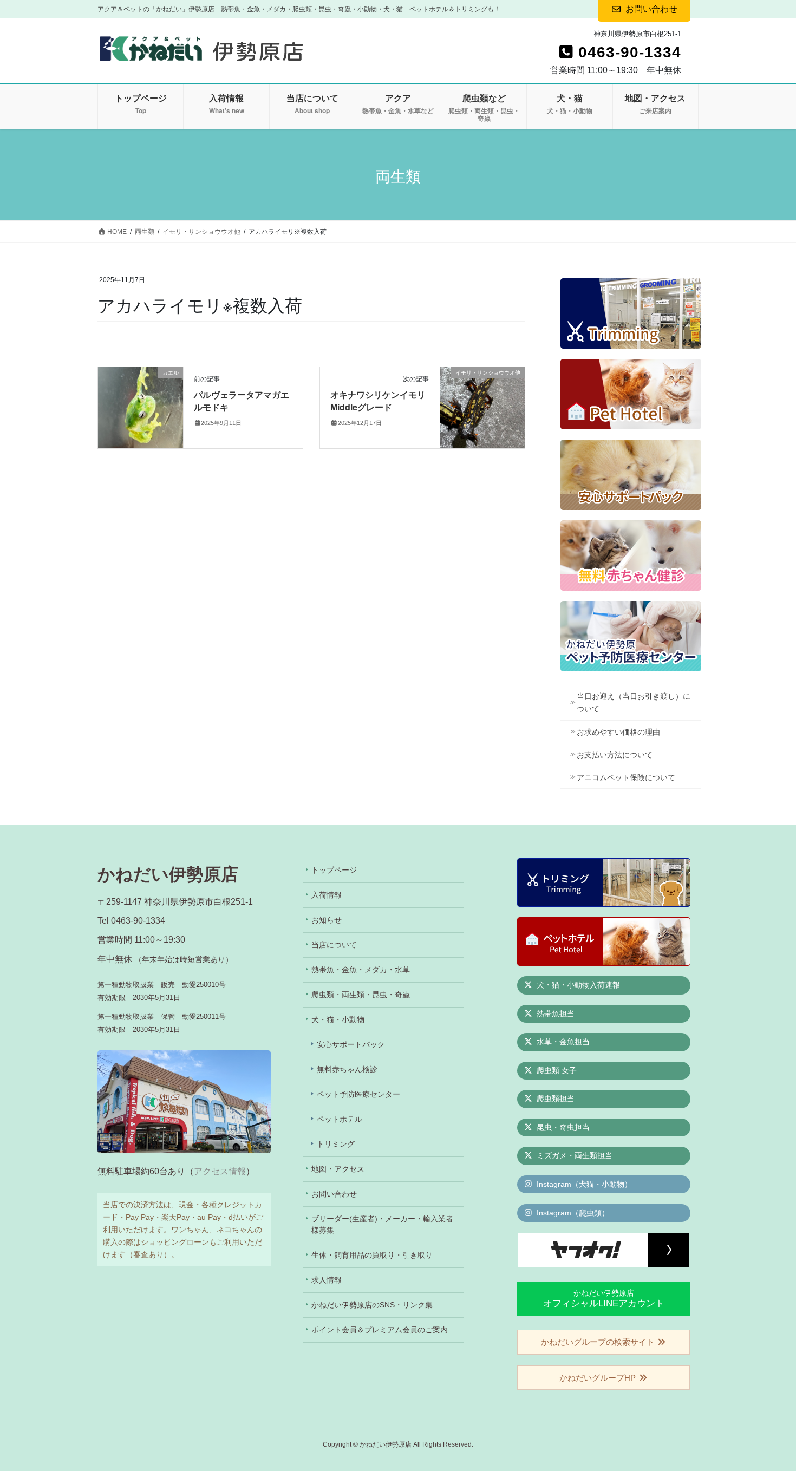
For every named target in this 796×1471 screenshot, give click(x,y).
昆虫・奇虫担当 (562, 1127)
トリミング (336, 1144)
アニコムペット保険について (626, 777)
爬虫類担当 (554, 1098)
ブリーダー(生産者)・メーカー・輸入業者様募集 (382, 1224)
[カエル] (140, 407)
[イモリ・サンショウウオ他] (482, 407)
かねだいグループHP (598, 1377)
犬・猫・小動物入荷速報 (577, 984)
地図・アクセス (337, 1169)
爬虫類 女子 (555, 1070)
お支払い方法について (615, 754)
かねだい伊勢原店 (603, 1299)
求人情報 (326, 1280)
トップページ (334, 870)
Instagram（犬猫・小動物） (583, 1184)
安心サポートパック (351, 1044)
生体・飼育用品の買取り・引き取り (372, 1255)
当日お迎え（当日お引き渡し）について (633, 702)
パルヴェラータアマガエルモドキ (241, 400)
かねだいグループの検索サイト (599, 1341)
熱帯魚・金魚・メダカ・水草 (360, 969)
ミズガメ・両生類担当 (573, 1155)
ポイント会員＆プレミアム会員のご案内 (379, 1329)
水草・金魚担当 (562, 1041)
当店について (334, 944)
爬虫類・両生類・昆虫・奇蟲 (360, 994)
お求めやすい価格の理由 (618, 732)
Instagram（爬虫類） (571, 1212)
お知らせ (326, 920)
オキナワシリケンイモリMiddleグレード (378, 400)
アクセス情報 (220, 1171)
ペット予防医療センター (358, 1094)
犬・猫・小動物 (337, 1019)
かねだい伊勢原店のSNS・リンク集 (372, 1304)
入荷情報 (326, 895)
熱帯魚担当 (554, 1013)
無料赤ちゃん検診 (347, 1069)
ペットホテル (339, 1119)
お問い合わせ (334, 1193)
